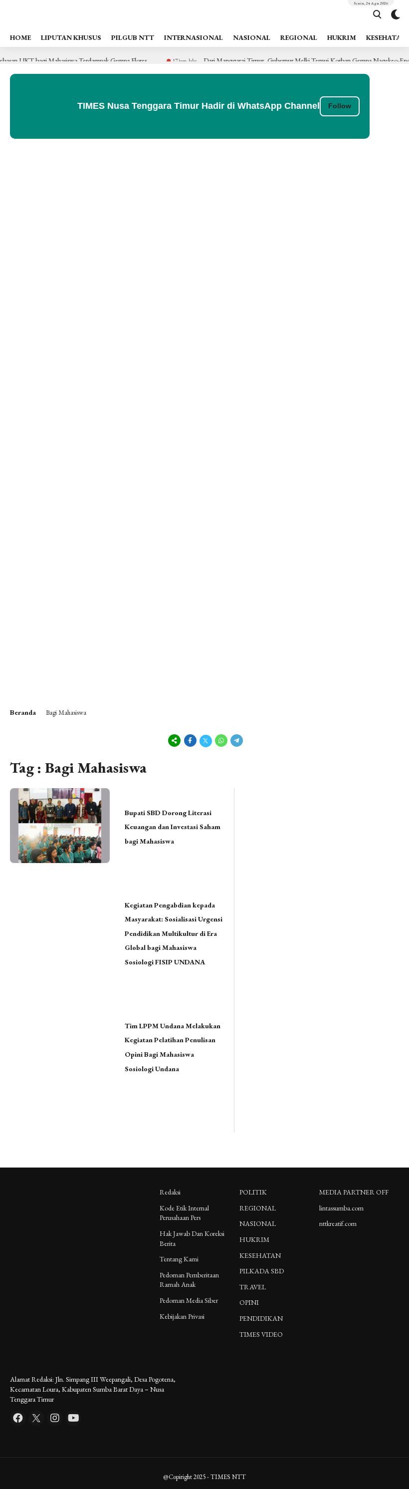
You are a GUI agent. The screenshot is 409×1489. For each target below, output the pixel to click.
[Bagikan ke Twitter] (205, 740)
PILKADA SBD (261, 1270)
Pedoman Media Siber (189, 1300)
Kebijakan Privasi (182, 1316)
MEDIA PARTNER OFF (354, 1192)
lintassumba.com (341, 1207)
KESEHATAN (260, 1255)
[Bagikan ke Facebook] (190, 740)
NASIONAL (251, 37)
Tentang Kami (179, 1258)
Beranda (23, 712)
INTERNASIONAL (193, 37)
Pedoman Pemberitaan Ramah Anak (189, 1279)
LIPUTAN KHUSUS (71, 37)
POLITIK (253, 1192)
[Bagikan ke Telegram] (236, 740)
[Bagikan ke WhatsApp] (221, 740)
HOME (20, 37)
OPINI (249, 1302)
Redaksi (170, 1192)
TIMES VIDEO (261, 1334)
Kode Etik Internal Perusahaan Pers (184, 1212)
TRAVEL (252, 1286)
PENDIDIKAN (261, 1318)
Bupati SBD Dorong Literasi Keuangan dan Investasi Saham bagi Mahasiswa (172, 827)
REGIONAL (298, 37)
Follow (339, 106)
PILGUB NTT (132, 37)
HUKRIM (341, 37)
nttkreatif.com (338, 1223)
